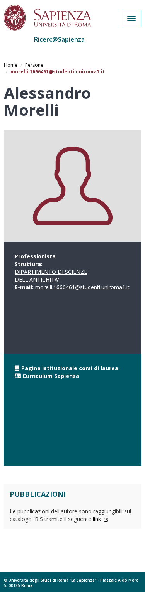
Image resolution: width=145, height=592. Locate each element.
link (97, 519)
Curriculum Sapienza (50, 375)
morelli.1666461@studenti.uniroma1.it (82, 287)
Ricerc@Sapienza (59, 39)
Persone (34, 65)
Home (10, 65)
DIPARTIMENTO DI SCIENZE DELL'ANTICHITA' (51, 275)
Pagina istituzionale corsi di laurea (69, 368)
